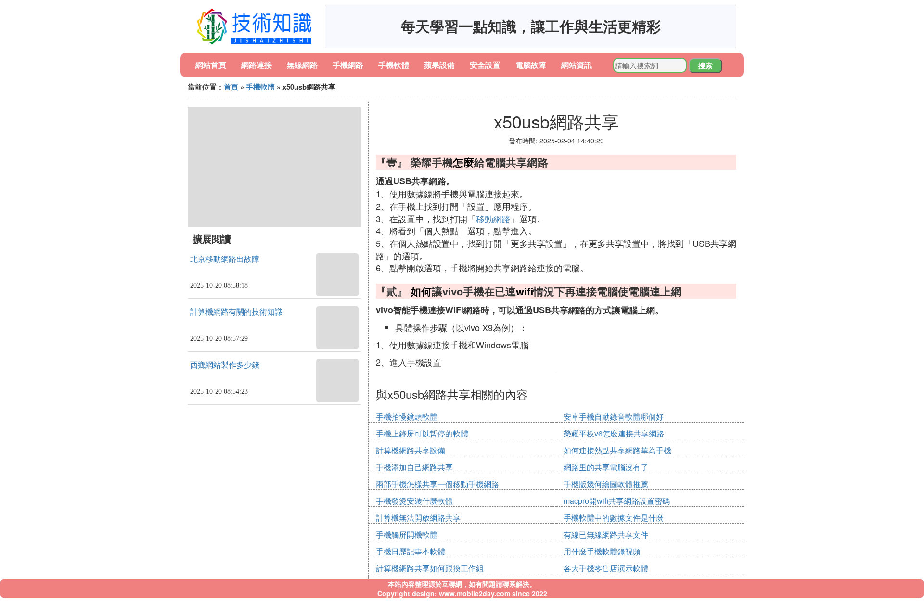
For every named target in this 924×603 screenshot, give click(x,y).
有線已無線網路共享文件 (606, 534)
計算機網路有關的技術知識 (236, 312)
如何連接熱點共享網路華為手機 (617, 450)
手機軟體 (393, 64)
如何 (421, 291)
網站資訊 (576, 64)
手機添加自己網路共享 (414, 467)
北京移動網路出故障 (224, 259)
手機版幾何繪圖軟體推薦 (606, 483)
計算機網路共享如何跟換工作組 (430, 568)
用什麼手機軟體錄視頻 (602, 551)
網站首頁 (210, 64)
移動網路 (493, 218)
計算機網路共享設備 (410, 450)
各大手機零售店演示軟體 (606, 568)
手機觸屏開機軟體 (406, 534)
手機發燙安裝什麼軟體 (414, 500)
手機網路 (348, 64)
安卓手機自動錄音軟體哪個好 (614, 416)
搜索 (705, 65)
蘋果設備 (439, 64)
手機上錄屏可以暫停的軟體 (422, 433)
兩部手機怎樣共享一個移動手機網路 (437, 483)
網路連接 (256, 64)
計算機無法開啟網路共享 (418, 517)
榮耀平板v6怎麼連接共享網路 (614, 433)
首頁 (231, 86)
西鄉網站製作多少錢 (224, 365)
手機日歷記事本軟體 (410, 551)
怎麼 (463, 162)
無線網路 (302, 64)
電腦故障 (530, 64)
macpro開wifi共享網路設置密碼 (617, 500)
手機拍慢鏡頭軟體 (406, 416)
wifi (524, 291)
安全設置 (485, 64)
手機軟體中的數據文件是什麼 (614, 517)
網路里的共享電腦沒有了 (606, 467)
